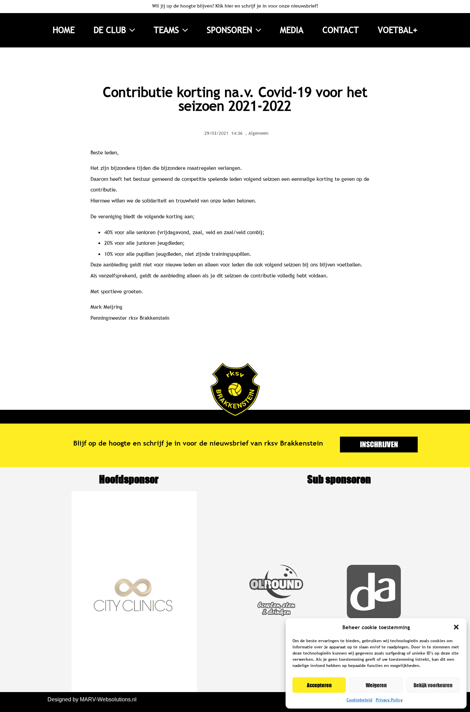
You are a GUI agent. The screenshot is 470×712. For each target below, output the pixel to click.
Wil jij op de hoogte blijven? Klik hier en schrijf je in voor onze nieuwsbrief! (235, 6)
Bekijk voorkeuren (433, 685)
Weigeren (376, 685)
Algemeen (258, 133)
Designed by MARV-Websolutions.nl (92, 699)
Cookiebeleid (359, 700)
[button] (456, 627)
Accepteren (319, 685)
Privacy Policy (389, 700)
